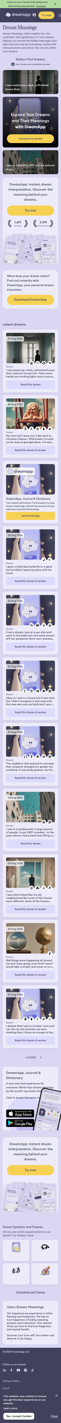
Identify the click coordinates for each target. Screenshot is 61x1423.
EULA (6, 1388)
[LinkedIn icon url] (5, 1370)
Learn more (10, 1408)
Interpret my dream (30, 138)
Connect (41, 6)
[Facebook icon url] (11, 1370)
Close (54, 1416)
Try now (46, 15)
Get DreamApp (31, 516)
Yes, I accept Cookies (19, 1416)
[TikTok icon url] (32, 1370)
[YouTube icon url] (18, 1370)
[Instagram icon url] (25, 1370)
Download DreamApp (30, 299)
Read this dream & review (30, 450)
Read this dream (30, 384)
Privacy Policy (11, 1381)
